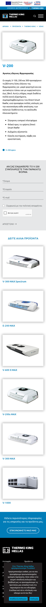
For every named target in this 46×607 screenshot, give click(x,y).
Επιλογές (34, 599)
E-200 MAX (9, 325)
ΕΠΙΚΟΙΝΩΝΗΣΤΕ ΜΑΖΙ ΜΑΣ (23, 530)
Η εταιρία (7, 561)
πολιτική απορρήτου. (32, 206)
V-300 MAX (9, 458)
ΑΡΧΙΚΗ (6, 26)
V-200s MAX (9, 414)
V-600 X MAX (10, 370)
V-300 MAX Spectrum (14, 281)
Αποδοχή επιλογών (18, 599)
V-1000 (7, 502)
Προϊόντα (28, 561)
